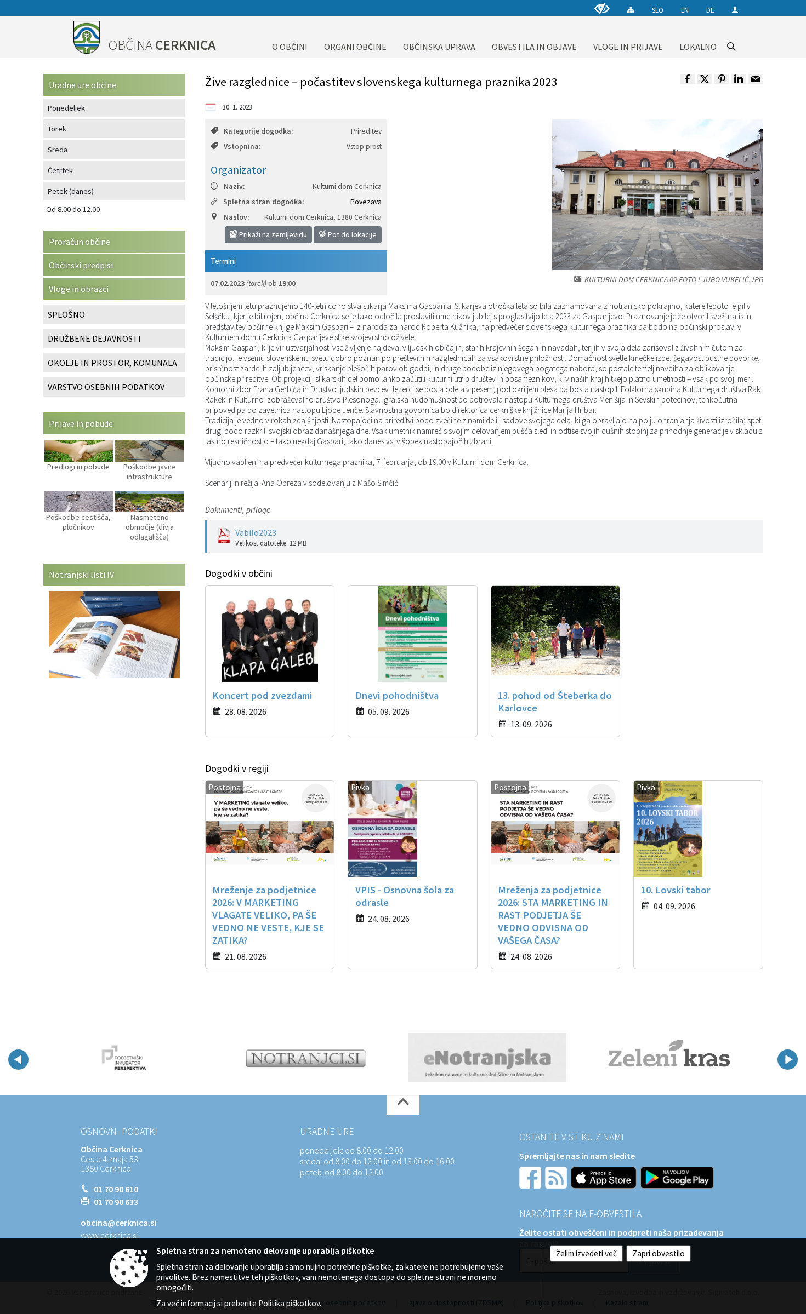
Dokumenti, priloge (237, 509)
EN (685, 9)
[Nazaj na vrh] (403, 1105)
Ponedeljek (66, 108)
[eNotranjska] (487, 1057)
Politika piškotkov (289, 1303)
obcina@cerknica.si (118, 1222)
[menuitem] (290, 37)
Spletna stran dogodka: (263, 201)
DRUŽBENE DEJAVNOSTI (94, 338)
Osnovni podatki (119, 1132)
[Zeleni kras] (669, 1057)
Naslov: (236, 217)
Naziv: (234, 186)
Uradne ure (327, 1132)
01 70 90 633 (116, 1201)
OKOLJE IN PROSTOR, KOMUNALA (112, 362)
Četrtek (60, 170)
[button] (18, 1059)
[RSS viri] (557, 1176)
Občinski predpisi (81, 265)
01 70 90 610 (116, 1189)
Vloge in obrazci (79, 288)
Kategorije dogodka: (258, 131)
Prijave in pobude (81, 423)
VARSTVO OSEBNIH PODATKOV (106, 386)
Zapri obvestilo (658, 1253)
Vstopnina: (242, 146)
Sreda (57, 149)
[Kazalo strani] (630, 9)
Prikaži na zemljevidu (272, 234)
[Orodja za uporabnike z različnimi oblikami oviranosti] (602, 8)
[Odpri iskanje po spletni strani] (731, 46)
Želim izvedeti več (586, 1253)
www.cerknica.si (109, 1235)
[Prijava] (735, 9)
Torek (57, 129)
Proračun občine (79, 241)
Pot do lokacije (351, 234)
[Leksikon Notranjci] (305, 1057)
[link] (687, 79)
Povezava (366, 201)
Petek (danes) (71, 191)
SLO (657, 9)
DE (710, 9)
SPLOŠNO (66, 314)
